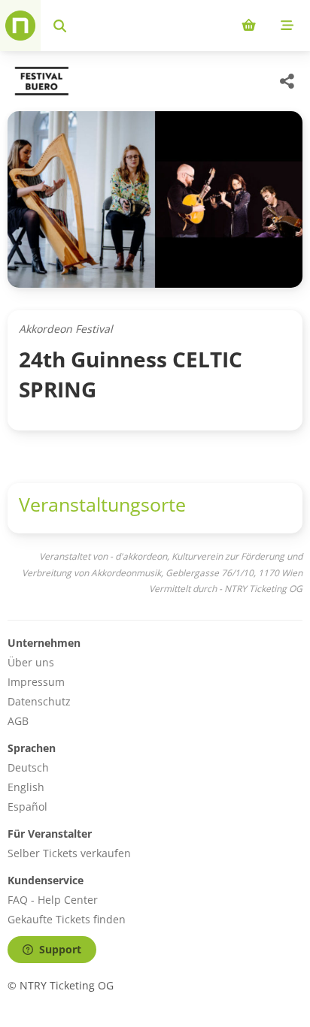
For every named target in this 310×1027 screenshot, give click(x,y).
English (26, 787)
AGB (18, 721)
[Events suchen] (60, 25)
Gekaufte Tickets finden (67, 919)
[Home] (20, 25)
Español (27, 806)
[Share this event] (287, 81)
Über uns (31, 662)
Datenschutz (39, 701)
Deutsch (28, 767)
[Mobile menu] (287, 25)
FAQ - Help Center (53, 900)
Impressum (36, 682)
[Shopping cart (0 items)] (248, 25)
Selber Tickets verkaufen (69, 853)
